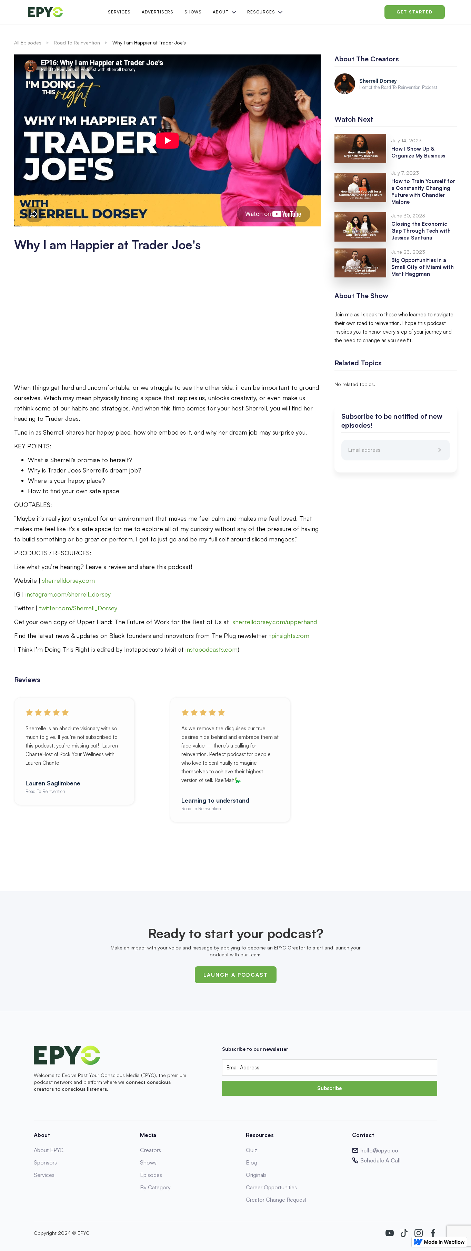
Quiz (251, 1150)
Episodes (151, 1174)
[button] (223, 12)
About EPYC (49, 1150)
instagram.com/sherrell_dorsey (68, 594)
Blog (251, 1162)
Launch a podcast (235, 975)
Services (119, 11)
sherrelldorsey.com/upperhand (274, 622)
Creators (150, 1150)
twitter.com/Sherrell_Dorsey (78, 608)
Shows (193, 11)
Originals (256, 1174)
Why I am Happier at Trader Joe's (149, 42)
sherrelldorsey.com (68, 580)
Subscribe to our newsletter (255, 1049)
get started (415, 11)
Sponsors (45, 1162)
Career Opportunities (271, 1187)
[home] (62, 12)
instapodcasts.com (212, 649)
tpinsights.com (289, 635)
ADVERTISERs (157, 11)
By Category (155, 1187)
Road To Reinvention (77, 42)
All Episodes (27, 42)
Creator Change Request (276, 1199)
